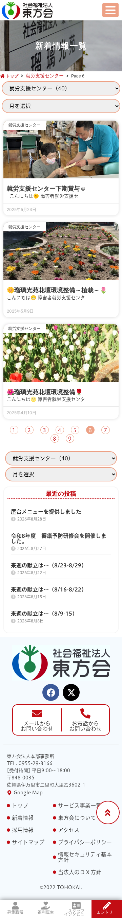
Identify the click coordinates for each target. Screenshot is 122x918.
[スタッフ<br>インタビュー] (76, 906)
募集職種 (15, 912)
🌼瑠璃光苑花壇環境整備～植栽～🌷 (57, 290)
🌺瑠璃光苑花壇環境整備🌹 (45, 392)
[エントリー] (107, 906)
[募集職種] (15, 906)
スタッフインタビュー (76, 912)
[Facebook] (50, 692)
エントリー (107, 912)
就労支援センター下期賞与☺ (46, 188)
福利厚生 (46, 912)
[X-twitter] (71, 692)
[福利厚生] (46, 906)
